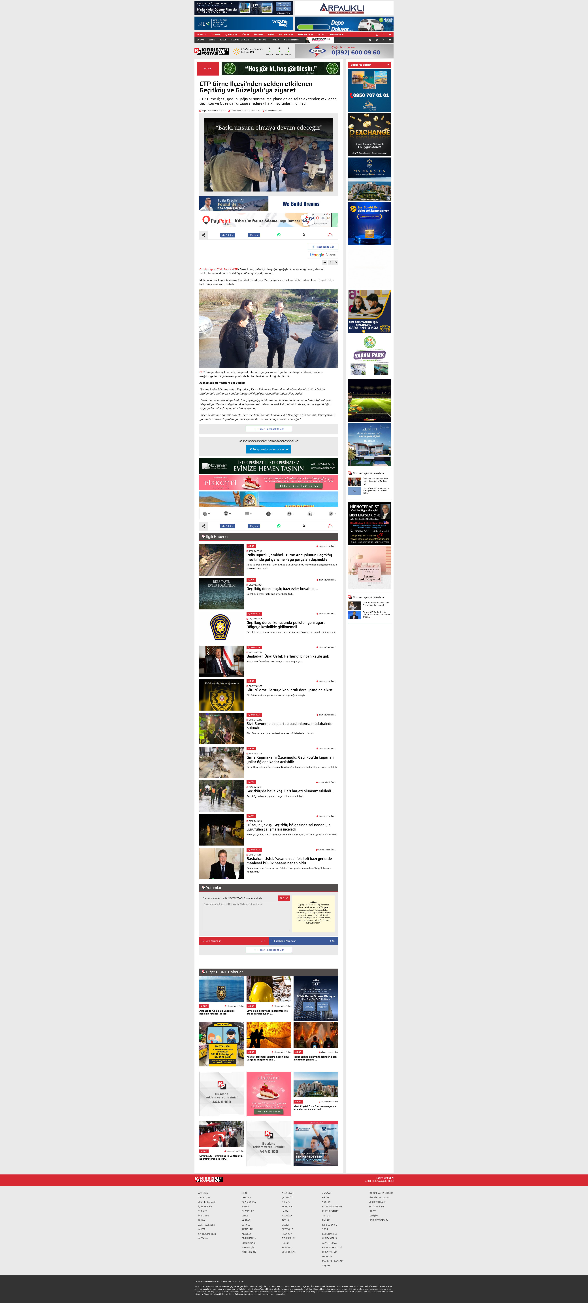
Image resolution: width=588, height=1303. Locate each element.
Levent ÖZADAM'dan (321, 39)
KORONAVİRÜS (329, 1234)
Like (229, 235)
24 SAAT (200, 39)
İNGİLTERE (258, 34)
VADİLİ (285, 1225)
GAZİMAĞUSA (249, 1202)
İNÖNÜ (285, 1243)
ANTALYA (203, 1238)
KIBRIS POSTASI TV (378, 1220)
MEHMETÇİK (248, 1247)
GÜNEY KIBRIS (329, 1238)
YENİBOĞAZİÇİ (289, 1252)
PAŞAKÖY (287, 1234)
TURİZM (275, 39)
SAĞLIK (223, 39)
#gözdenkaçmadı (291, 39)
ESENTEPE (287, 1206)
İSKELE (245, 1206)
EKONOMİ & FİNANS (240, 39)
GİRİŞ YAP (284, 898)
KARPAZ (246, 1220)
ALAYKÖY (246, 1234)
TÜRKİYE (245, 34)
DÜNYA (271, 34)
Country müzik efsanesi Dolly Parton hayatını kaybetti (376, 604)
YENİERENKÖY (249, 1252)
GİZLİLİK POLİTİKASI (379, 1197)
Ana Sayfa (203, 1193)
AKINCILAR (247, 1229)
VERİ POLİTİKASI (377, 1202)
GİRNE (208, 68)
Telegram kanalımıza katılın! (270, 449)
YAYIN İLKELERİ (376, 1206)
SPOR (325, 1229)
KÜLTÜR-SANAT (260, 39)
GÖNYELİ (246, 1225)
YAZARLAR (216, 34)
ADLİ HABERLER (286, 34)
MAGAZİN (327, 1256)
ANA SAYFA (202, 34)
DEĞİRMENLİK (249, 1238)
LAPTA (285, 1211)
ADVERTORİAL (329, 1243)
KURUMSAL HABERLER (381, 1193)
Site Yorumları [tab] (213, 941)
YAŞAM (326, 1265)
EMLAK (326, 1220)
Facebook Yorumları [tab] (285, 941)
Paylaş (254, 235)
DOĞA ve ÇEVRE (330, 1252)
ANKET (321, 34)
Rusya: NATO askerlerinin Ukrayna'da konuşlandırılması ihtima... (376, 614)
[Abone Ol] (323, 254)
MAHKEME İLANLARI (332, 1261)
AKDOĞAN (287, 1215)
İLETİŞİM (373, 1215)
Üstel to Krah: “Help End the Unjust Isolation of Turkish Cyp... (375, 481)
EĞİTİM (212, 39)
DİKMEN (286, 1202)
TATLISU (286, 1220)
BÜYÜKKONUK (249, 1243)
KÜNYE (372, 1211)
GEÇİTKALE (287, 1229)
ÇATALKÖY (287, 1197)
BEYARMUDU (289, 1238)
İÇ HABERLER (231, 34)
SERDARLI (287, 1247)
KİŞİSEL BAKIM (329, 1225)
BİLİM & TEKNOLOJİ (332, 1247)
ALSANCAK (287, 1193)
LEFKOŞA (246, 1197)
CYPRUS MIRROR (336, 34)
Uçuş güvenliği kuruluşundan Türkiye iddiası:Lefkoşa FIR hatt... (376, 491)
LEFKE (245, 1215)
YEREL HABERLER (305, 34)
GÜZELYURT (248, 1211)
